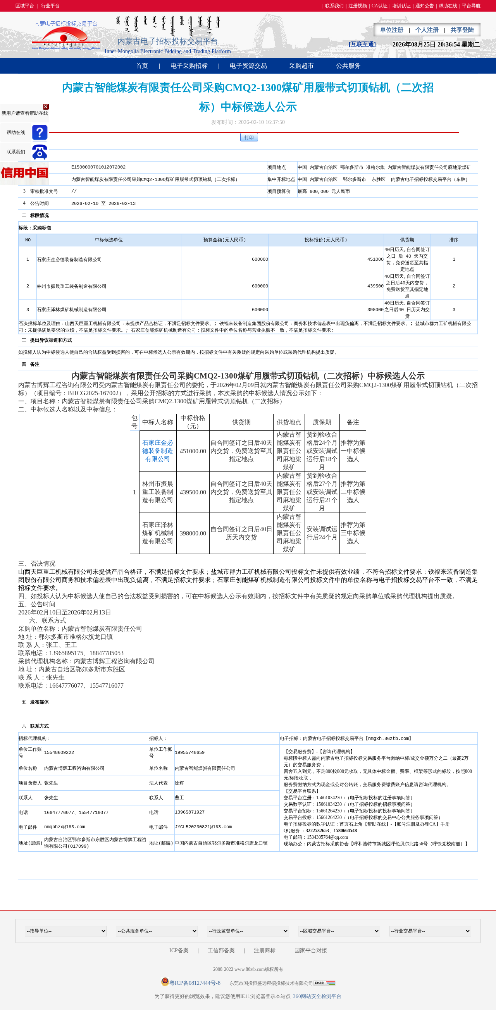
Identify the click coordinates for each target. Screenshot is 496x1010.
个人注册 (427, 30)
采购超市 (301, 65)
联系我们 (334, 6)
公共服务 (348, 65)
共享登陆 (462, 30)
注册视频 (357, 6)
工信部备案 (221, 950)
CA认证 (380, 6)
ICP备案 (179, 950)
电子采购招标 (189, 65)
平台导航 (471, 6)
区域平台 (25, 6)
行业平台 (50, 6)
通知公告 (424, 6)
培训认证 (401, 6)
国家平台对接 (310, 950)
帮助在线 (448, 6)
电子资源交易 (248, 65)
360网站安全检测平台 (317, 996)
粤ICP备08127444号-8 (194, 983)
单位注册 (391, 30)
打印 (249, 137)
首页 (142, 65)
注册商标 (265, 950)
